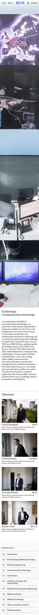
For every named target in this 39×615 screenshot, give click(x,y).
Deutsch (34, 3)
